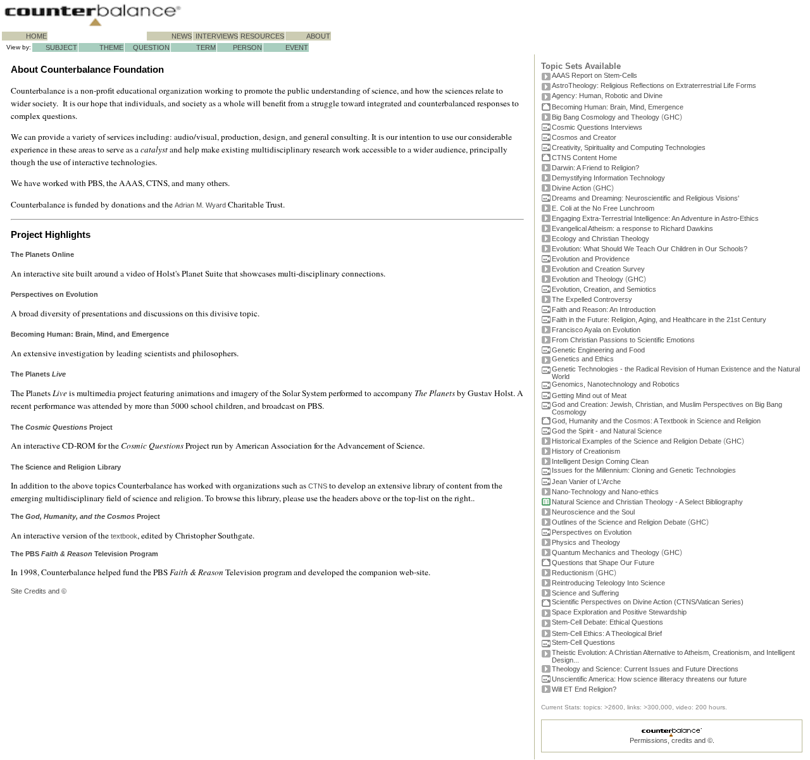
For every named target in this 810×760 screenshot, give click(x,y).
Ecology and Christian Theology (600, 238)
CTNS (317, 486)
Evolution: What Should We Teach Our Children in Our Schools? (649, 248)
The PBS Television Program (84, 554)
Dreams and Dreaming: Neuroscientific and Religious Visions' (645, 198)
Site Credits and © (38, 591)
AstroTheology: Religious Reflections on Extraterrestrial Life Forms (654, 85)
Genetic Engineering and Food (598, 350)
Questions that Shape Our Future (603, 562)
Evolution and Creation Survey (598, 269)
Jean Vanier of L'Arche (586, 481)
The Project (85, 516)
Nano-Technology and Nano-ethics (605, 491)
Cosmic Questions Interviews (597, 127)
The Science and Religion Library (66, 467)
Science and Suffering (585, 593)
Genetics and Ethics (583, 359)
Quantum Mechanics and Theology (605, 552)
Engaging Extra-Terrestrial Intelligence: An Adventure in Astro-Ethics (655, 218)
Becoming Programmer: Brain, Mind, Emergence (617, 107)
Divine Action (571, 188)
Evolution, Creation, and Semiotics (604, 289)
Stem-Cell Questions (583, 642)
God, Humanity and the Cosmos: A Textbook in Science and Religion (656, 421)
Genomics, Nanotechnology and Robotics (616, 384)
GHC (672, 117)
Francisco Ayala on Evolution (596, 329)
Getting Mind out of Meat (589, 395)
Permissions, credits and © (671, 740)
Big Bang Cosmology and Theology (605, 117)
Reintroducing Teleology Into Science (608, 583)
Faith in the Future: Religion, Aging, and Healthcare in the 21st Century (659, 319)
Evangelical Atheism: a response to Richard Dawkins (632, 228)
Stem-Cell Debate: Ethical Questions (607, 622)
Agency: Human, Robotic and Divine (607, 95)
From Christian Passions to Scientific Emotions (623, 340)
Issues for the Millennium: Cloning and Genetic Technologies (644, 470)
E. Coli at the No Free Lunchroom (603, 208)
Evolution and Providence (591, 259)
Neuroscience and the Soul (593, 512)
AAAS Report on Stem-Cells (594, 75)
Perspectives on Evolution (592, 532)
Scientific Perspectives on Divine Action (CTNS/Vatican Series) (648, 602)
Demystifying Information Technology (608, 178)
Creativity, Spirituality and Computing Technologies (629, 147)
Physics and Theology (586, 542)
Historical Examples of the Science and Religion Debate (636, 441)
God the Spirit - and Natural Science (607, 431)
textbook (124, 536)
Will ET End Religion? (584, 689)
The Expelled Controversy (592, 299)
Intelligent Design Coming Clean (600, 461)
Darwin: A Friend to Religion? (595, 167)
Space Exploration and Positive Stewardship (619, 612)
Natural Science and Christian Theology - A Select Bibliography (647, 502)
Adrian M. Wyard (200, 205)
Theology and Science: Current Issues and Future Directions (645, 669)
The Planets (38, 374)
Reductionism (573, 572)
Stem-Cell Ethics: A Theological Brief (607, 633)
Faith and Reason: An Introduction (604, 309)
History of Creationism (586, 451)
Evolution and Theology (587, 279)
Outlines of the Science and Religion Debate (619, 522)
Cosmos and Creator (584, 137)
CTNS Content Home (584, 157)
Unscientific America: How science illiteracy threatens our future (649, 679)
